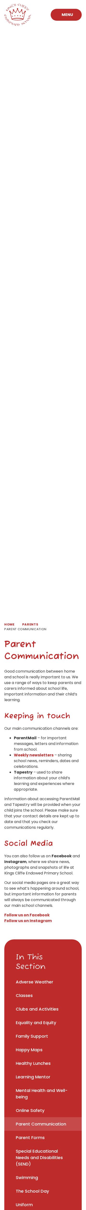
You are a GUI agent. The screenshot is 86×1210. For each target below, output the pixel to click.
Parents (30, 624)
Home (9, 624)
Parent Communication (25, 629)
